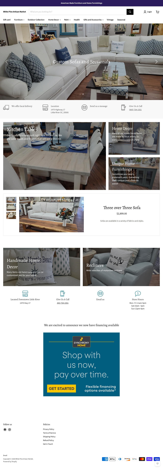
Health (77, 19)
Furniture (18, 19)
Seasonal (121, 19)
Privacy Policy (48, 429)
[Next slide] (156, 61)
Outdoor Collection (36, 19)
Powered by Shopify (10, 461)
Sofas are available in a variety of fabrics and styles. (122, 221)
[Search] (130, 12)
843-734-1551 (63, 303)
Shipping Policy (49, 436)
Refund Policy (48, 440)
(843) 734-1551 (135, 109)
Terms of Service (49, 433)
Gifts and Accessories (93, 19)
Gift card (6, 19)
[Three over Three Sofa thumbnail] (11, 200)
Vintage (110, 19)
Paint (66, 19)
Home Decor (53, 19)
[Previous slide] (7, 61)
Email (5, 455)
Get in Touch (48, 444)
